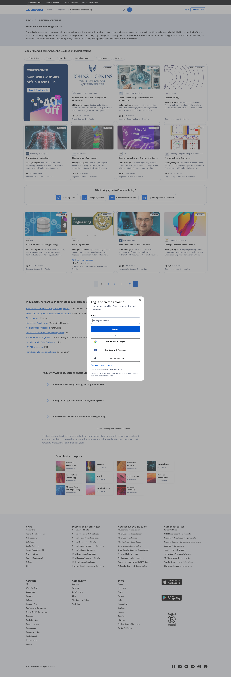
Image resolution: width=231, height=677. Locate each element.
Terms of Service (103, 375)
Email (94, 315)
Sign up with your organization (103, 365)
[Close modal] (139, 299)
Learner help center (115, 369)
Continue (115, 329)
